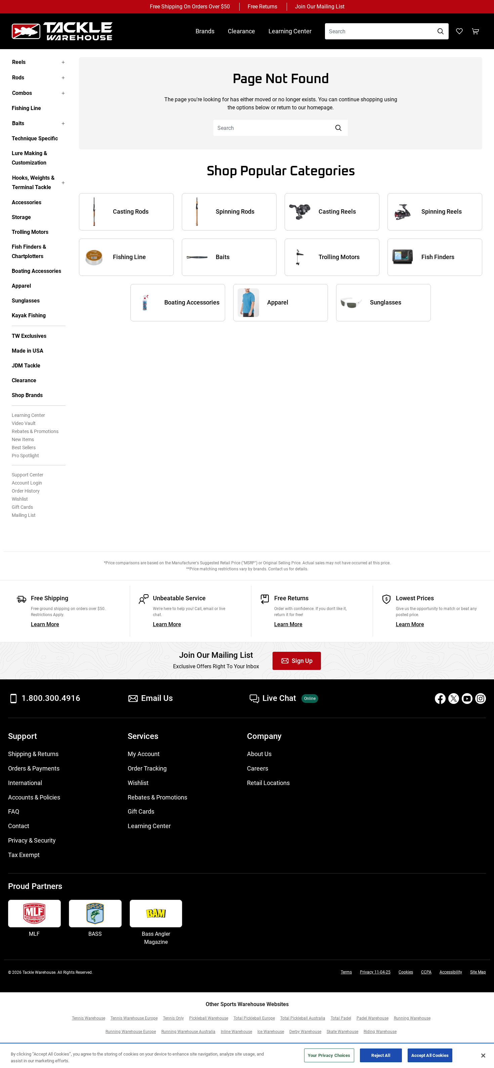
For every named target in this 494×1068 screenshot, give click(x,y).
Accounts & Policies (34, 797)
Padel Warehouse (372, 1018)
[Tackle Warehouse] (69, 31)
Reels (19, 62)
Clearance (241, 31)
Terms (346, 972)
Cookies (406, 972)
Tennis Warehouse (88, 1018)
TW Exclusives (29, 336)
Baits (18, 123)
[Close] (483, 1055)
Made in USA (27, 351)
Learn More (45, 624)
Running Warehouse (412, 1018)
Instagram (480, 698)
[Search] (441, 31)
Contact (18, 825)
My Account (144, 753)
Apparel (21, 286)
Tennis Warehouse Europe (134, 1018)
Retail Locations (268, 782)
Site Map (478, 972)
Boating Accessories (36, 271)
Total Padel (341, 1018)
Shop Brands (27, 395)
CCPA (426, 972)
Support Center (27, 474)
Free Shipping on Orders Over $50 (190, 6)
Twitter (453, 698)
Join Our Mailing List (319, 6)
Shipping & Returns (33, 753)
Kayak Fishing (29, 315)
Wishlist (20, 499)
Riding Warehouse (380, 1031)
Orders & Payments (33, 768)
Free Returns (262, 6)
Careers (257, 768)
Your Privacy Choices (329, 1055)
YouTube (467, 698)
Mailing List (24, 515)
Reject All (380, 1055)
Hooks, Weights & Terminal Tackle (33, 182)
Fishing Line (26, 108)
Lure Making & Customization (29, 158)
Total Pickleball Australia (302, 1018)
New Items (23, 439)
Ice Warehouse (270, 1031)
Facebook (440, 698)
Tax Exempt (24, 854)
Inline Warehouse (236, 1031)
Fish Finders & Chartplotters (29, 251)
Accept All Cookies (430, 1055)
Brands (205, 31)
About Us (259, 753)
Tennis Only (173, 1018)
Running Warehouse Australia (188, 1031)
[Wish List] (459, 31)
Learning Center (290, 31)
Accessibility (451, 972)
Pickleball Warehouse (208, 1018)
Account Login (27, 483)
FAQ (13, 811)
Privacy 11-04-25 (375, 972)
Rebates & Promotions (35, 431)
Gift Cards (22, 507)
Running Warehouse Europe (131, 1031)
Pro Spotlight (25, 455)
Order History (26, 491)
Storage (21, 217)
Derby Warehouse (305, 1031)
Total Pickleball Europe (254, 1018)
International (25, 782)
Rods (18, 77)
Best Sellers (24, 447)
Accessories (26, 202)
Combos (22, 93)
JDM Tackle (26, 365)
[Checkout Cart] (475, 31)
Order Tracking (147, 768)
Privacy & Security (32, 840)
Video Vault (24, 423)
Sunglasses (26, 300)
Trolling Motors (30, 232)
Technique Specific (35, 138)
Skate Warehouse (342, 1031)
